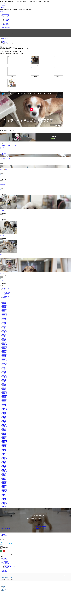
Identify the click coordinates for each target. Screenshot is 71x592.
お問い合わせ (2, 11)
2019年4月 (4, 419)
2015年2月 (4, 485)
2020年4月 (4, 403)
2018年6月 (4, 432)
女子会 (1, 254)
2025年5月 (4, 322)
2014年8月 (4, 493)
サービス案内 (5, 562)
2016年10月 (4, 458)
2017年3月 (4, 452)
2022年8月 (4, 366)
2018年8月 (4, 429)
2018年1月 (4, 438)
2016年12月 (4, 456)
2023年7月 (4, 351)
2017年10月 (4, 442)
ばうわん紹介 (7, 292)
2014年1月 (4, 502)
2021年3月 (4, 388)
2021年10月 (4, 379)
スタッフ (6, 16)
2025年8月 (4, 318)
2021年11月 (4, 377)
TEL (3, 590)
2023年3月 (4, 356)
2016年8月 (4, 461)
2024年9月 (4, 332)
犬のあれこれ (5, 297)
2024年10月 (4, 331)
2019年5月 (4, 417)
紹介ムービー (7, 296)
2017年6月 (4, 448)
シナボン (2, 191)
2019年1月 (4, 422)
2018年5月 (4, 433)
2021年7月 (4, 383)
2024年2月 (4, 342)
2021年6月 (4, 384)
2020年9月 (4, 396)
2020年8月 (4, 397)
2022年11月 (4, 362)
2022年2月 (4, 374)
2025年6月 (4, 321)
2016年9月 (4, 460)
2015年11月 (4, 473)
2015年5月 (4, 481)
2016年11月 (4, 457)
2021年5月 (4, 385)
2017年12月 (4, 440)
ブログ (8, 145)
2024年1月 (4, 343)
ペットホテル (7, 20)
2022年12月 (4, 360)
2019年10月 (4, 411)
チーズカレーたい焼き (4, 177)
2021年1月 (4, 391)
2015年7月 (4, 478)
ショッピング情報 (5, 288)
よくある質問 (5, 569)
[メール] (1, 551)
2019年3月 (4, 420)
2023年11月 (4, 346)
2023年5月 (4, 354)
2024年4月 (4, 339)
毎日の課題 (3, 184)
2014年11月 (4, 489)
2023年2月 (4, 358)
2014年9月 (4, 491)
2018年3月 (4, 436)
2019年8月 (4, 413)
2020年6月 (4, 400)
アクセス (4, 570)
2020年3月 (4, 404)
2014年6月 (4, 495)
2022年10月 (4, 363)
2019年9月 (4, 412)
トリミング (6, 19)
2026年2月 (4, 310)
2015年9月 (4, 475)
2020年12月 (4, 392)
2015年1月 (4, 486)
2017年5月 (4, 449)
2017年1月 (4, 454)
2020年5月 (4, 401)
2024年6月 (4, 336)
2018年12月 (4, 424)
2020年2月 (4, 405)
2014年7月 (4, 494)
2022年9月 (4, 364)
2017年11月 (4, 441)
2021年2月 (4, 389)
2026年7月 (4, 303)
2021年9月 (4, 380)
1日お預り (6, 23)
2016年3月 (4, 467)
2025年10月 (4, 315)
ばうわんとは (5, 559)
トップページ (5, 558)
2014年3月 (4, 499)
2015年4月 (4, 482)
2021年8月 (4, 381)
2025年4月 (4, 323)
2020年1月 (4, 407)
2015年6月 (4, 479)
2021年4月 (4, 387)
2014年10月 (4, 490)
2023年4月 (4, 355)
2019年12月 (4, 408)
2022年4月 (4, 371)
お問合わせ (4, 571)
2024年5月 (4, 338)
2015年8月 (4, 477)
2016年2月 (4, 469)
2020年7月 (4, 399)
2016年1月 (4, 470)
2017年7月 (4, 446)
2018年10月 (4, 426)
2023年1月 (4, 359)
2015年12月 (4, 471)
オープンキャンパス (4, 216)
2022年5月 (4, 370)
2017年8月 (4, 445)
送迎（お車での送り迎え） (9, 22)
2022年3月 (4, 372)
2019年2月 (4, 421)
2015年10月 (4, 474)
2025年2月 (4, 326)
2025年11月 (4, 314)
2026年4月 (4, 307)
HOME (3, 586)
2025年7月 (4, 319)
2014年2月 (4, 501)
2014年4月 (4, 498)
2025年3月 (4, 325)
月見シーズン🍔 (3, 169)
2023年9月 (4, 348)
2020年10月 (4, 395)
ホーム (3, 3)
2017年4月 (4, 450)
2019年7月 (4, 415)
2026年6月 (4, 305)
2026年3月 (4, 309)
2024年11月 (4, 330)
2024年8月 (4, 334)
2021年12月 (4, 376)
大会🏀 (2, 210)
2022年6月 (4, 368)
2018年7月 (4, 430)
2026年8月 (4, 302)
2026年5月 (4, 306)
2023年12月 (4, 344)
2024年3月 (4, 340)
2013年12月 (4, 503)
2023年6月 (4, 352)
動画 (5, 295)
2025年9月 (4, 317)
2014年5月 (4, 497)
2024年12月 (4, 329)
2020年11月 (4, 393)
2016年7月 (4, 462)
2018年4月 (4, 434)
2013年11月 (4, 505)
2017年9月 (4, 444)
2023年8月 (4, 350)
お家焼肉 (1, 280)
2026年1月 (4, 311)
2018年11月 (4, 425)
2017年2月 (4, 453)
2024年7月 (4, 335)
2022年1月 (4, 375)
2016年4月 (4, 466)
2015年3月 (4, 483)
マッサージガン (2, 273)
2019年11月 (4, 409)
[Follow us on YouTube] (4, 551)
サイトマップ (5, 535)
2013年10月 (4, 506)
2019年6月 (4, 416)
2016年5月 (4, 465)
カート (3, 5)
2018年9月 (4, 428)
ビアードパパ (2, 235)
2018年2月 (4, 437)
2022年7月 (4, 367)
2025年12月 (4, 313)
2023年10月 (4, 347)
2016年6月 (4, 464)
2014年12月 (4, 487)
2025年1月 (4, 327)
